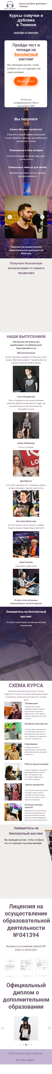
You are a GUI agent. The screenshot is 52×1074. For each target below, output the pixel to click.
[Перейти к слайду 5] (31, 1044)
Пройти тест (25, 81)
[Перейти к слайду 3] (26, 1044)
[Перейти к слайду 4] (28, 1044)
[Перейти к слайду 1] (20, 1044)
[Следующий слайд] (49, 1028)
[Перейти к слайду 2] (23, 1044)
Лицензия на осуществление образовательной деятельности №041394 (26, 250)
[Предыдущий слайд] (2, 1028)
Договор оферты (25, 1060)
